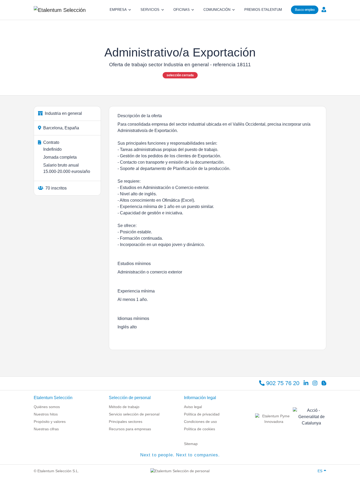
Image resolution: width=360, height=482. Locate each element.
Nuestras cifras (46, 429)
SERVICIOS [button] (149, 10)
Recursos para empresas (130, 429)
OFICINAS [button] (181, 10)
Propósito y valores (50, 421)
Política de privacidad (202, 414)
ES (320, 471)
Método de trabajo (124, 407)
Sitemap (191, 444)
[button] (323, 9)
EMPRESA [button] (118, 10)
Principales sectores (125, 421)
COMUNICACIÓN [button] (216, 10)
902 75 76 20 (282, 383)
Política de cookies (199, 429)
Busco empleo (305, 10)
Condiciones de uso (200, 421)
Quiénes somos (47, 407)
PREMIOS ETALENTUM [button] (263, 10)
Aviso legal (193, 407)
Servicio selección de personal (134, 414)
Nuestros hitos (46, 414)
